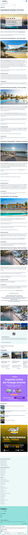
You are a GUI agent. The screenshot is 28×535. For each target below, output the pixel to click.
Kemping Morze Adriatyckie (3, 464)
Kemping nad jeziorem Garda (3, 460)
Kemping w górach (2, 497)
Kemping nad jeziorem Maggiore (4, 465)
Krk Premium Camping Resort (4, 163)
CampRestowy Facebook (19, 296)
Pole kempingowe (2, 501)
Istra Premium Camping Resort (4, 60)
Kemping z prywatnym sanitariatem (4, 480)
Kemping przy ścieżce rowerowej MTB (4, 481)
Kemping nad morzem (2, 486)
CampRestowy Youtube (16, 301)
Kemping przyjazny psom (3, 490)
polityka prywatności (4, 529)
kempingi (20, 32)
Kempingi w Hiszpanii (2, 470)
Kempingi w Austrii (2, 474)
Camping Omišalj (17, 218)
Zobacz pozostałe (2, 475)
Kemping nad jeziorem (3, 494)
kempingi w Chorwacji (19, 290)
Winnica (1, 485)
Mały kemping (2, 502)
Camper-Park (2, 489)
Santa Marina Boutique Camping (4, 106)
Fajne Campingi (20, 295)
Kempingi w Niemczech (3, 471)
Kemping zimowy (2, 498)
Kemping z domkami (2, 503)
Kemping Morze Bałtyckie (3, 461)
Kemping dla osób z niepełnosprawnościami (5, 493)
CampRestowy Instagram (14, 299)
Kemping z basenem (2, 482)
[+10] (24, 326)
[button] (7, 7)
